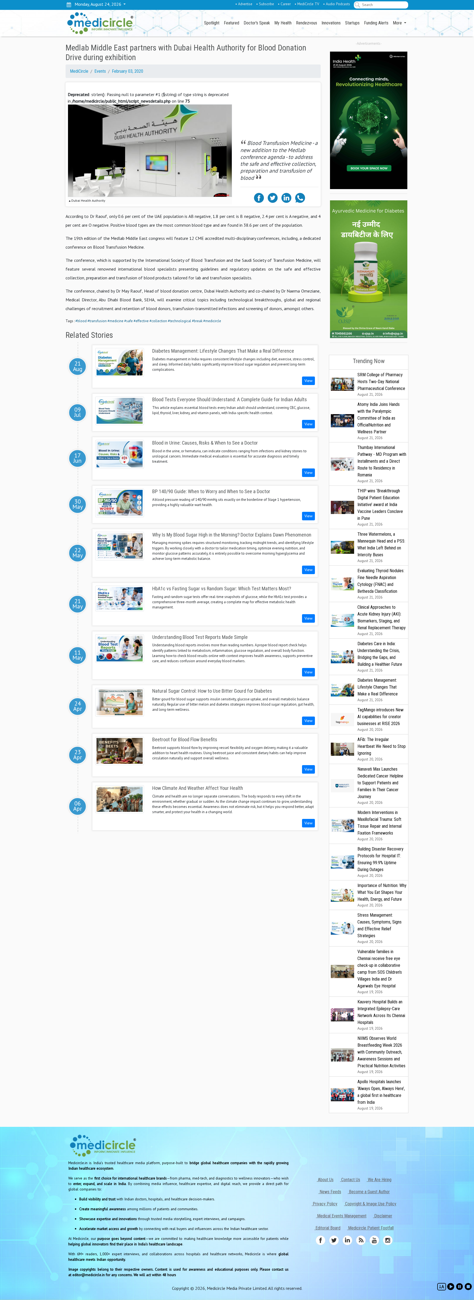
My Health (283, 23)
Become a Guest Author (369, 1191)
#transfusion (97, 321)
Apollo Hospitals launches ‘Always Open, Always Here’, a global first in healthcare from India (381, 1095)
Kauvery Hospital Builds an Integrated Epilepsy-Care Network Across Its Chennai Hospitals (381, 1015)
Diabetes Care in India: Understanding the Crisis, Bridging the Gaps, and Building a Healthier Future (379, 657)
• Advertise (243, 3)
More (398, 23)
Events (100, 71)
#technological (179, 321)
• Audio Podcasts (336, 3)
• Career (284, 3)
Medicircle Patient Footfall (370, 1228)
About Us (325, 1179)
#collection (158, 321)
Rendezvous (306, 23)
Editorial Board (327, 1228)
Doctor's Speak (257, 23)
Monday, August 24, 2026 (96, 4)
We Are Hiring (379, 1179)
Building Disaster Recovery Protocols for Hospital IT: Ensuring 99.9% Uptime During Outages (380, 862)
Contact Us (350, 1179)
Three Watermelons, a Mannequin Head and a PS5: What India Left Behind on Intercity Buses (381, 547)
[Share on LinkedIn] (286, 197)
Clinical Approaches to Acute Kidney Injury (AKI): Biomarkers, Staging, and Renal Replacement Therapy (381, 620)
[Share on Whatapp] (300, 197)
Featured (231, 23)
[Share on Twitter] (272, 197)
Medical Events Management (341, 1215)
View (308, 380)
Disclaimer (382, 1215)
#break (197, 321)
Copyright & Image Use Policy (370, 1203)
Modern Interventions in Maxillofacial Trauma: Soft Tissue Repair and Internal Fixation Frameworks (379, 825)
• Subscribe (265, 3)
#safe (128, 321)
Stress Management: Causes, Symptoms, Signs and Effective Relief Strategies (379, 928)
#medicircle (212, 321)
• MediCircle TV (307, 3)
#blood (81, 321)
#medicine (115, 321)
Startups (352, 23)
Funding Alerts (376, 23)
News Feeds (329, 1191)
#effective (141, 321)
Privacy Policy (324, 1203)
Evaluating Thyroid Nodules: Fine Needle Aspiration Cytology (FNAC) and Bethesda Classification (380, 584)
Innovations (331, 23)
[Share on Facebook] (259, 197)
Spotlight (211, 23)
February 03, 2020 (127, 71)
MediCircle (79, 71)
